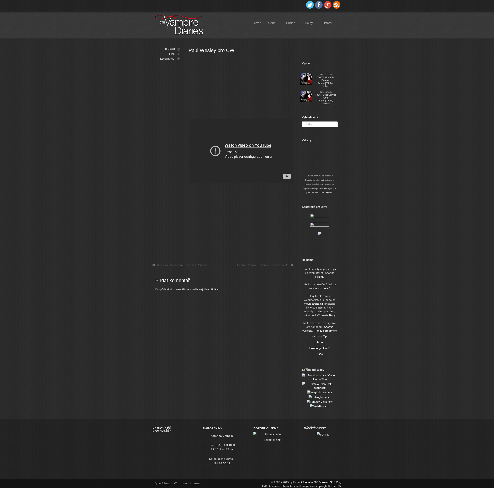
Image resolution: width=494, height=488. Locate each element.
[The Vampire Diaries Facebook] (319, 5)
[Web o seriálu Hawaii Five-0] (319, 225)
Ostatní (327, 23)
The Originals (326, 193)
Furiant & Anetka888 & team (310, 482)
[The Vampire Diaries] (178, 24)
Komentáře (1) (167, 58)
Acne (320, 342)
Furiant (171, 54)
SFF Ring (336, 482)
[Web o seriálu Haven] (319, 233)
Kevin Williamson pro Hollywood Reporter (182, 264)
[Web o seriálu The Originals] (319, 217)
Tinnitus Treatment (325, 330)
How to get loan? (319, 348)
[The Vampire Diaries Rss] (336, 5)
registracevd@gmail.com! (315, 188)
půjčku (319, 276)
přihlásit (214, 289)
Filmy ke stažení (318, 296)
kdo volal (323, 288)
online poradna (325, 311)
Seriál (272, 23)
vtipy (333, 269)
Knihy (309, 23)
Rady (332, 315)
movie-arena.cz (313, 303)
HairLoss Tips (319, 336)
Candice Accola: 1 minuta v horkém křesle (262, 264)
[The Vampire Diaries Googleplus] (328, 5)
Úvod (257, 23)
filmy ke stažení (315, 307)
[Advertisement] (241, 87)
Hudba (291, 23)
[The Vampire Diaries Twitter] (310, 5)
